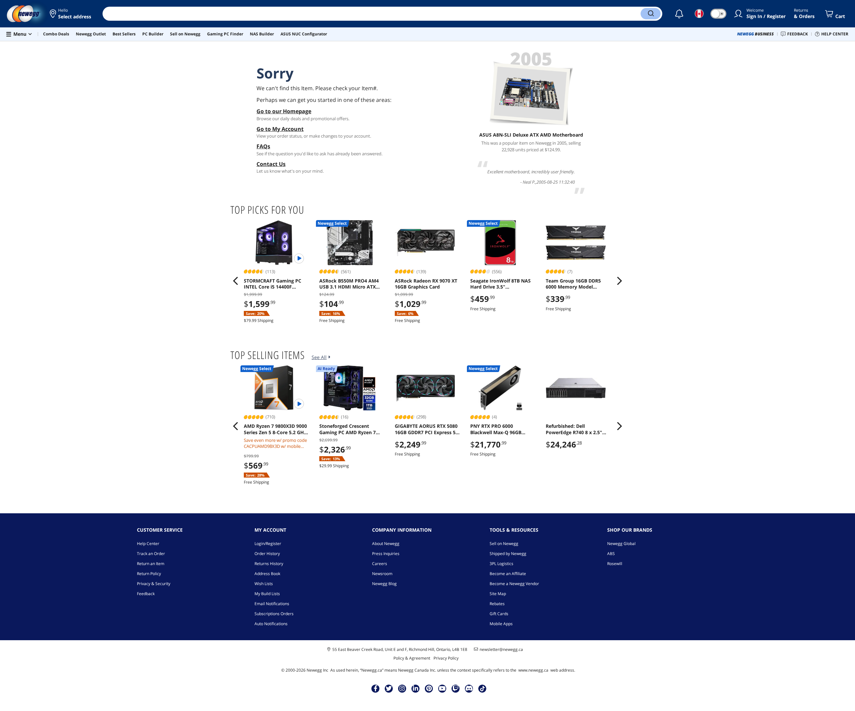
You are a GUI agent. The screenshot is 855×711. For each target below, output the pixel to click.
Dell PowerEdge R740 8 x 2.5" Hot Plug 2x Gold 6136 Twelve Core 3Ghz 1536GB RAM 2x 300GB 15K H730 (575, 429)
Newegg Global (621, 543)
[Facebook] (375, 688)
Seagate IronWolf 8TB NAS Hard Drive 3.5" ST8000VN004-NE (500, 284)
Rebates (497, 603)
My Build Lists (267, 593)
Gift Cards (499, 613)
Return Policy (149, 573)
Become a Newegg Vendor (514, 583)
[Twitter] (389, 688)
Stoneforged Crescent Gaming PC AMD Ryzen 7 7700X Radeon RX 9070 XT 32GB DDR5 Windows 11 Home (348, 429)
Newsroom (382, 573)
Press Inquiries (385, 553)
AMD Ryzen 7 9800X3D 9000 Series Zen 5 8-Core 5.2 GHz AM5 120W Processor (275, 429)
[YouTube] (442, 688)
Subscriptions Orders (274, 613)
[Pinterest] (429, 688)
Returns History (268, 563)
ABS (611, 553)
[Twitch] (456, 688)
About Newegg (385, 543)
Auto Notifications (271, 624)
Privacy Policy (446, 658)
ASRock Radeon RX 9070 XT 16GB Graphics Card (426, 284)
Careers (379, 563)
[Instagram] (402, 688)
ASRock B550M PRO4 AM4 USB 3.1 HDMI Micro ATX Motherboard (349, 284)
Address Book (267, 573)
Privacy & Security (153, 583)
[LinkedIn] (415, 688)
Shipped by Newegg (508, 553)
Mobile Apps (501, 624)
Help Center (148, 543)
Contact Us (271, 164)
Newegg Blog (384, 583)
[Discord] (469, 688)
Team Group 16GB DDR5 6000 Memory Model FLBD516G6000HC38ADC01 (576, 284)
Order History (267, 553)
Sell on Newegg (504, 543)
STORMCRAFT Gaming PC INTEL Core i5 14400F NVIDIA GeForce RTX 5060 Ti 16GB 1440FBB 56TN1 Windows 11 (276, 284)
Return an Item (150, 563)
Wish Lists (263, 583)
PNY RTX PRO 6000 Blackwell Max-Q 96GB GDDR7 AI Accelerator (495, 429)
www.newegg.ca (533, 670)
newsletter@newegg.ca (501, 649)
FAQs (263, 146)
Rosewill (614, 563)
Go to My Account (280, 129)
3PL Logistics (501, 563)
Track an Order (151, 553)
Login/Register (267, 543)
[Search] (651, 13)
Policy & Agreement (411, 658)
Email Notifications (271, 603)
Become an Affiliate (508, 573)
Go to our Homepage (283, 111)
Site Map (498, 593)
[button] (71, 13)
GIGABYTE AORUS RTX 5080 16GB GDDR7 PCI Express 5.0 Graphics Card (427, 429)
